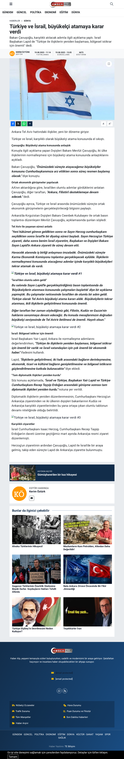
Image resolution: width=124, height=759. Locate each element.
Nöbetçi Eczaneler (25, 705)
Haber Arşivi (22, 723)
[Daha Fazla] (29, 123)
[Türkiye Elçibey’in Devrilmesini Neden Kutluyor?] (36, 611)
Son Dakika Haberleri (77, 717)
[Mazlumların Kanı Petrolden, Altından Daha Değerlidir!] (87, 529)
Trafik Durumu (23, 711)
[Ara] (111, 4)
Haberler (15, 21)
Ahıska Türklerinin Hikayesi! (27, 546)
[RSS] (64, 690)
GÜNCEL (21, 12)
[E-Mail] (31, 498)
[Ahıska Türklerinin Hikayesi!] (36, 529)
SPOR (107, 734)
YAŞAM (99, 734)
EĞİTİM (64, 12)
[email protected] (64, 672)
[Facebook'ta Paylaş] (13, 123)
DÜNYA (76, 12)
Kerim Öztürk (37, 491)
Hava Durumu (74, 705)
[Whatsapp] (59, 690)
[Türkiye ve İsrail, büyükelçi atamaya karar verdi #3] (46, 417)
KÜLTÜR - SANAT (84, 734)
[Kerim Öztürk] (19, 493)
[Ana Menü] (11, 4)
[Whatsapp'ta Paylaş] (24, 123)
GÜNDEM (7, 12)
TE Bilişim (70, 746)
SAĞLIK (62, 737)
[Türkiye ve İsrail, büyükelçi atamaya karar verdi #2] (46, 327)
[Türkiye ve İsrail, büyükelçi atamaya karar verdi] (62, 89)
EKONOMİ (50, 12)
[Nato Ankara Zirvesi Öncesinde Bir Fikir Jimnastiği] (87, 569)
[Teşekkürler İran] (87, 611)
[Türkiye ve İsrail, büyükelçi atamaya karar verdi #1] (46, 273)
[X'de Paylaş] (18, 123)
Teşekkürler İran (72, 628)
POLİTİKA (35, 12)
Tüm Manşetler (23, 717)
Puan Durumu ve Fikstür (79, 711)
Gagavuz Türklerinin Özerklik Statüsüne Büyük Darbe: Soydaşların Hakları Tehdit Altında (34, 589)
